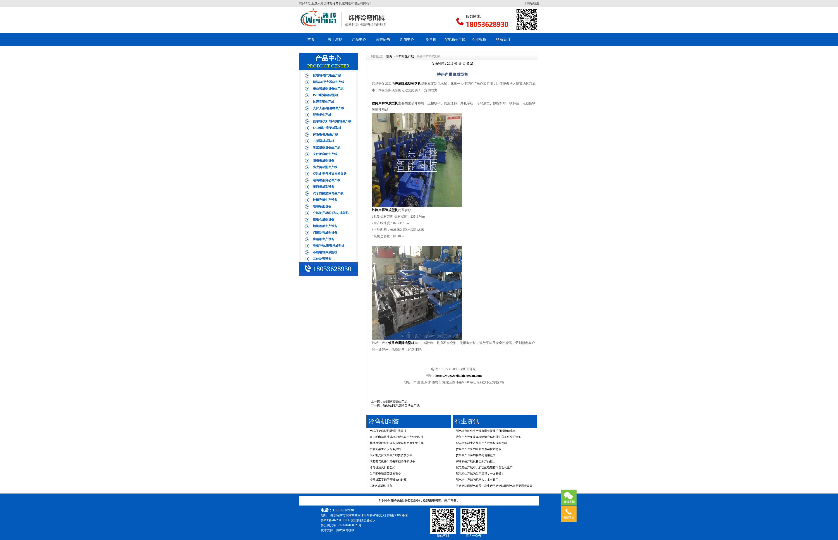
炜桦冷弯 (332, 3)
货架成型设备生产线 (326, 147)
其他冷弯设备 (322, 258)
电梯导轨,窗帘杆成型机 (328, 245)
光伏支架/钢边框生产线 (328, 108)
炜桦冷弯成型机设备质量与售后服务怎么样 (397, 443)
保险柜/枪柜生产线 (325, 134)
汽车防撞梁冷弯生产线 (328, 193)
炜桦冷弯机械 (345, 530)
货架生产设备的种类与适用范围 (476, 455)
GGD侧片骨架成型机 (327, 127)
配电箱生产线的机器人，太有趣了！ (478, 479)
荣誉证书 (383, 39)
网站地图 (533, 3)
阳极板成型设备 (323, 160)
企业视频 (479, 39)
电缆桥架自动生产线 (326, 180)
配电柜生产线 (322, 114)
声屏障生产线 (405, 56)
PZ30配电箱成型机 (325, 95)
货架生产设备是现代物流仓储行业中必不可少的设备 (488, 437)
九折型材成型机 (323, 141)
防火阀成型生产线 (325, 167)
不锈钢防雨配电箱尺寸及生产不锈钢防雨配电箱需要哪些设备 (494, 485)
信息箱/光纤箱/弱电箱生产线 (332, 121)
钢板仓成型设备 (323, 219)
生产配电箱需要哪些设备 (385, 473)
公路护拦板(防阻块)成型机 (331, 213)
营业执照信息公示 (363, 520)
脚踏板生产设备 (323, 239)
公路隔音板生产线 (395, 401)
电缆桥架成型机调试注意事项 (388, 430)
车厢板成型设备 (323, 186)
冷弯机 (431, 39)
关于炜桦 (335, 39)
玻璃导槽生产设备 (325, 199)
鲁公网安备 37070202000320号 (341, 525)
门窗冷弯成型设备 (325, 232)
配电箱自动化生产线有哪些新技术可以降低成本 (485, 430)
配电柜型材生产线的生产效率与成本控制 (481, 443)
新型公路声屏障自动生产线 (401, 405)
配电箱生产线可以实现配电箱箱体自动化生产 (484, 467)
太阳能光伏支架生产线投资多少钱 (391, 455)
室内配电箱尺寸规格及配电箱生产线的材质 (397, 437)
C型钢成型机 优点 (381, 485)
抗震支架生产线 (323, 101)
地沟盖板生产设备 (325, 226)
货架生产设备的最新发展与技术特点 (478, 449)
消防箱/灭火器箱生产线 (328, 82)
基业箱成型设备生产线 (328, 88)
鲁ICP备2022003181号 (335, 520)
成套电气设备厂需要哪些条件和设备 (392, 461)
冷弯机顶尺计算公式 (382, 467)
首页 (310, 39)
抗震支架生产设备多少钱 (385, 449)
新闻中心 (407, 39)
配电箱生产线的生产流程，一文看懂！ (480, 473)
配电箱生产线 (455, 39)
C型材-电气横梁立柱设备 (330, 173)
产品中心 (359, 39)
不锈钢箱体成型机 (325, 252)
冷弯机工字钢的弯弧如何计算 (388, 479)
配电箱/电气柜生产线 (327, 75)
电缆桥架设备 (322, 206)
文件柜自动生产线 (325, 154)
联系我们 (503, 39)
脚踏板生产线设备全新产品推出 (476, 461)
